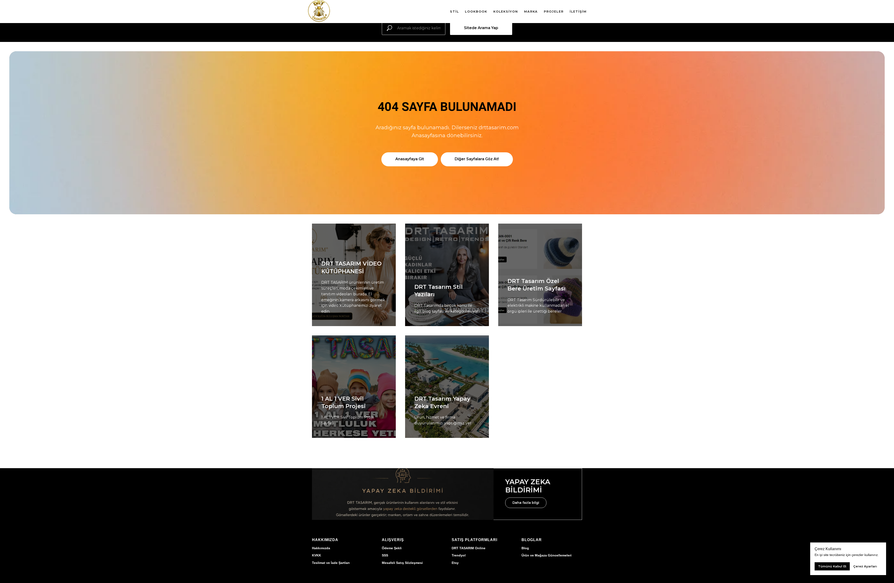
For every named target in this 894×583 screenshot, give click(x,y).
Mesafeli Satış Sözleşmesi (402, 563)
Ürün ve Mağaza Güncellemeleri (547, 555)
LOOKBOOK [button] (476, 11)
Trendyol (459, 555)
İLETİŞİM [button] (578, 11)
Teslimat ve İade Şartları (331, 563)
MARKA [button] (531, 11)
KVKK (316, 555)
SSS (385, 555)
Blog (525, 548)
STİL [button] (454, 11)
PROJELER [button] (553, 11)
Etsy (455, 563)
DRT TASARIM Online (468, 548)
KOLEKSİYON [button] (505, 11)
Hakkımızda (321, 548)
